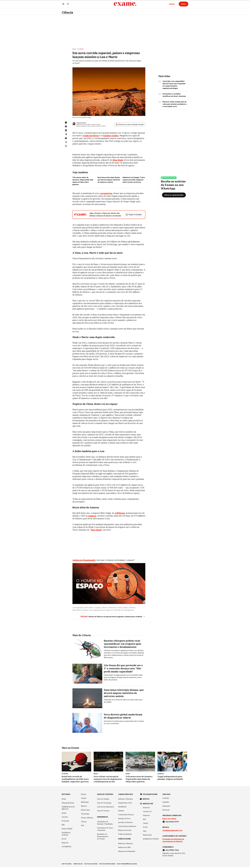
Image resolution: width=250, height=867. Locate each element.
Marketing (85, 802)
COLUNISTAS (66, 847)
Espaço (98, 607)
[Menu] (63, 4)
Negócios (65, 843)
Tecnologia (85, 814)
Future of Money (87, 818)
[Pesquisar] (68, 4)
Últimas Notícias (68, 803)
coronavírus (106, 193)
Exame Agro (85, 810)
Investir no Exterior (125, 822)
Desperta (146, 815)
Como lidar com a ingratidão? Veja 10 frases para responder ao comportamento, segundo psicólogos (174, 84)
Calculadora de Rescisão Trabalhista (105, 823)
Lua (91, 610)
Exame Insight (67, 829)
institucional (67, 864)
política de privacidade (107, 864)
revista (146, 799)
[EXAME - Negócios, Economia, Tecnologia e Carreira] (125, 4)
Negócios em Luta (124, 830)
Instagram (166, 806)
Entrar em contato (169, 819)
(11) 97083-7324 (172, 850)
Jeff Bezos (120, 513)
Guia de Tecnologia (104, 803)
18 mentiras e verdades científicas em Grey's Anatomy (174, 95)
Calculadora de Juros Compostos (105, 829)
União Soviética (91, 135)
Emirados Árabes (80, 610)
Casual (83, 798)
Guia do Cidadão (103, 799)
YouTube (165, 798)
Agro (144, 831)
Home (74, 49)
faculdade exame (150, 794)
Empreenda (147, 835)
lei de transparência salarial (127, 864)
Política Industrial (125, 834)
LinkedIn (165, 802)
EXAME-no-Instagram (124, 610)
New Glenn (96, 529)
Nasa (120, 607)
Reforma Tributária (125, 799)
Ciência (67, 12)
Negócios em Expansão (126, 851)
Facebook (166, 810)
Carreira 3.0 (147, 811)
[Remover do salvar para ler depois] (66, 146)
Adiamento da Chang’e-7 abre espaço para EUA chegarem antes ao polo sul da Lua (134, 179)
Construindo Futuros (126, 815)
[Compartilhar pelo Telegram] (66, 134)
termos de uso (78, 864)
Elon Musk (118, 160)
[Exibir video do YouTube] (108, 583)
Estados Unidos (110, 135)
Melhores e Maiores (125, 843)
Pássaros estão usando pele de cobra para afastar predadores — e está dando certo (175, 104)
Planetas (113, 607)
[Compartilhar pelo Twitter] (66, 138)
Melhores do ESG (124, 847)
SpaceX (109, 610)
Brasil (64, 813)
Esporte (84, 806)
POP (82, 825)
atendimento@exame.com (172, 830)
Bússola (121, 811)
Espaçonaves (99, 610)
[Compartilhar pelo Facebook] (66, 126)
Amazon (92, 515)
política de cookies (91, 864)
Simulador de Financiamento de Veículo (102, 836)
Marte (105, 607)
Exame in (146, 808)
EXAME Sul (122, 807)
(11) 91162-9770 (172, 822)
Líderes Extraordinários (127, 826)
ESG (63, 825)
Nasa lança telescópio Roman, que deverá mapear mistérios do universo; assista (109, 179)
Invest (64, 839)
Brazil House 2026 (125, 803)
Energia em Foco (124, 818)
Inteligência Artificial (66, 834)
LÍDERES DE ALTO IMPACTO (68, 808)
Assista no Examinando (84, 560)
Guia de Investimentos (105, 807)
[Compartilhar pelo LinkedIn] (66, 130)
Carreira (65, 817)
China (125, 607)
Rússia (132, 607)
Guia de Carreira (103, 811)
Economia (65, 821)
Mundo (83, 794)
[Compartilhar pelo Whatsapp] (66, 122)
